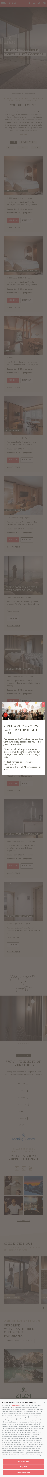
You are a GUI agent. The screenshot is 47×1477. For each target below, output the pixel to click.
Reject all (23, 1467)
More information (23, 1472)
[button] (44, 1402)
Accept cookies (23, 1461)
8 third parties (15, 1405)
